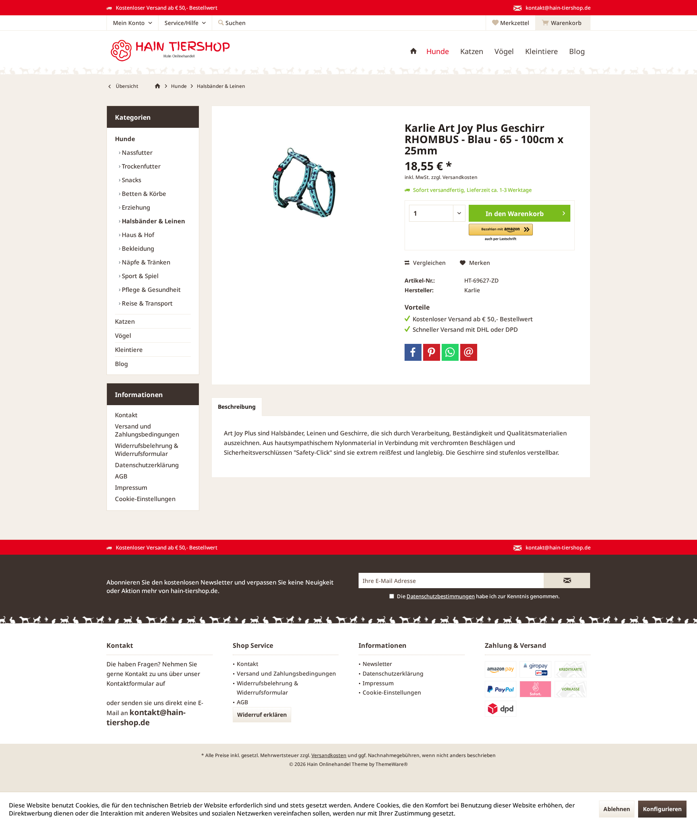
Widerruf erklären (262, 714)
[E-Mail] (468, 352)
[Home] (413, 51)
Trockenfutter (140, 166)
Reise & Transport (146, 303)
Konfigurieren (662, 809)
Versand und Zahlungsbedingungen (147, 430)
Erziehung (135, 207)
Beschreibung (237, 406)
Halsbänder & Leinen (152, 221)
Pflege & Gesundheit (150, 289)
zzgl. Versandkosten (454, 177)
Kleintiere (129, 349)
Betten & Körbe (143, 193)
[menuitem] (563, 23)
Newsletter (377, 664)
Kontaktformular (130, 683)
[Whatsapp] (450, 352)
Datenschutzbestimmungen (441, 596)
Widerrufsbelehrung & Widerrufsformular (146, 449)
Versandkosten (328, 755)
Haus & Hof (137, 235)
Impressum (131, 487)
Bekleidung (137, 248)
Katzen (125, 321)
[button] (501, 233)
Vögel (123, 335)
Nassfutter (136, 152)
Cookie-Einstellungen (145, 499)
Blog (121, 364)
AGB (121, 476)
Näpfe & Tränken (145, 262)
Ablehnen (616, 809)
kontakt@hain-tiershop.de (146, 717)
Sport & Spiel (139, 276)
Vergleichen (428, 262)
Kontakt (126, 415)
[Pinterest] (431, 352)
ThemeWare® (392, 764)
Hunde (125, 139)
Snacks (130, 180)
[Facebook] (413, 352)
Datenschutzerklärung (147, 465)
